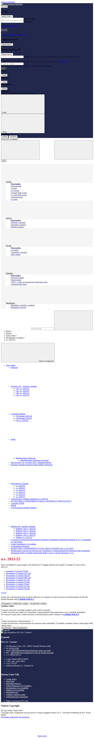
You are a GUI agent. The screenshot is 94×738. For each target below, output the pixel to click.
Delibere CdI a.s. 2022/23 (26, 535)
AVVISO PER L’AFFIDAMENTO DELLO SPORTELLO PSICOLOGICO (41, 501)
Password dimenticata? (10, 26)
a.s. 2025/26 (20, 486)
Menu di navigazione (46, 361)
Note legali (10, 681)
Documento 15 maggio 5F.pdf (17, 584)
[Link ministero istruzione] (12, 4)
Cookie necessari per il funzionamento (16, 621)
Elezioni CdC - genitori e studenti (24, 386)
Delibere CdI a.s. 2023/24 (26, 533)
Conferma (13, 137)
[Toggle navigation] (20, 150)
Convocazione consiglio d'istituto (23, 508)
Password (28, 21)
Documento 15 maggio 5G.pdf (18, 587)
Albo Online (11, 335)
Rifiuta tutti (21, 604)
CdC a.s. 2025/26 (22, 388)
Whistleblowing (12, 692)
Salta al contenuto (8, 2)
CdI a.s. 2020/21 (22, 420)
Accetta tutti (38, 604)
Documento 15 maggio (15, 338)
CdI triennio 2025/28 (24, 416)
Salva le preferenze (20, 628)
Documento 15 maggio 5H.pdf (18, 589)
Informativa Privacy (13, 684)
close (4, 161)
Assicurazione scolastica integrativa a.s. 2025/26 (29, 499)
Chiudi (4, 75)
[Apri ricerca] (73, 150)
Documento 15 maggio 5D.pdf (18, 582)
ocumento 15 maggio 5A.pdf (17, 571)
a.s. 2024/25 (20, 488)
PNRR (13, 505)
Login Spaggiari (63, 61)
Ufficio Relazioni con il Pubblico (18, 686)
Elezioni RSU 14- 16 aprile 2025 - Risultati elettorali (31, 462)
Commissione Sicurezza (20, 546)
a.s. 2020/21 (20, 497)
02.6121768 (14, 648)
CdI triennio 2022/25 (24, 418)
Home (8, 331)
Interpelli (14, 367)
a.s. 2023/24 (20, 490)
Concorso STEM (17, 503)
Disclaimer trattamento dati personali (15, 717)
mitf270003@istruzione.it (31, 650)
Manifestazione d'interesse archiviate (35, 460)
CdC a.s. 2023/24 (22, 393)
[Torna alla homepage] (47, 139)
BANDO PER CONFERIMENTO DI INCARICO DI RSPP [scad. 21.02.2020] (42, 548)
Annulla (4, 137)
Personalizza (6, 604)
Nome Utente (29, 19)
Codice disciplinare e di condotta (23, 544)
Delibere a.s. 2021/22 (24, 537)
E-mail (26, 57)
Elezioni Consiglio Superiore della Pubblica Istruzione (32, 465)
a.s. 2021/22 (20, 494)
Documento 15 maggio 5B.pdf (17, 576)
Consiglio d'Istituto (18, 414)
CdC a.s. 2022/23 (22, 395)
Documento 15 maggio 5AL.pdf (18, 573)
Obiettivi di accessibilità (15, 690)
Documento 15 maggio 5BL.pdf (18, 578)
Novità (8, 333)
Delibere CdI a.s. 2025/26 (26, 529)
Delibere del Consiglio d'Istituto (23, 526)
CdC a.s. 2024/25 (22, 391)
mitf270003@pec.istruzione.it (32, 653)
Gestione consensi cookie (15, 695)
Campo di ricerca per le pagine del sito (16, 329)
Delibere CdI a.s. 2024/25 (26, 531)
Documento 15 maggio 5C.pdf (17, 580)
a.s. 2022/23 (20, 492)
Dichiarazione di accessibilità (17, 688)
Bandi (13, 439)
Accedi (4, 7)
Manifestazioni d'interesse (26, 458)
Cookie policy (11, 679)
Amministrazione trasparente (17, 697)
